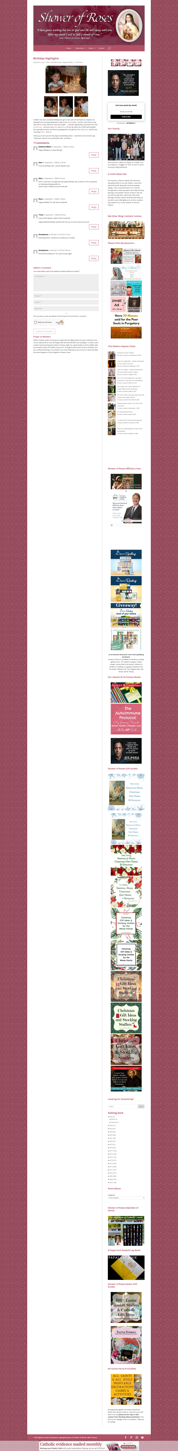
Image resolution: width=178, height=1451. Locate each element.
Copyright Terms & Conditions (126, 1419)
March (114, 1119)
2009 (112, 1176)
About (91, 48)
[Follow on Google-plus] (142, 1437)
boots (56, 127)
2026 (112, 1117)
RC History (130, 672)
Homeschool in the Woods (125, 664)
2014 (112, 1160)
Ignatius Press (115, 662)
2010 (112, 1173)
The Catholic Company (128, 662)
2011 (112, 1170)
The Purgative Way (133, 669)
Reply (94, 154)
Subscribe (126, 117)
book (43, 132)
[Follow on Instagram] (137, 1437)
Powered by (121, 123)
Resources (80, 48)
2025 (112, 1125)
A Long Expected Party (124, 412)
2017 (112, 1151)
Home (68, 48)
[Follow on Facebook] (125, 1437)
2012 (112, 1167)
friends (70, 122)
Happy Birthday (67, 62)
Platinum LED (121, 669)
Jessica (37, 62)
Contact (101, 48)
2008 (112, 1179)
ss (63, 127)
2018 (112, 1148)
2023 (112, 1132)
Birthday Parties (56, 62)
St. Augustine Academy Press (133, 667)
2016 (112, 1154)
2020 (112, 1141)
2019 (112, 1144)
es (65, 127)
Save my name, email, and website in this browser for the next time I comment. (59, 316)
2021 (112, 1138)
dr (61, 127)
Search (141, 1106)
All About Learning (137, 659)
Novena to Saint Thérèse (125, 353)
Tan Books (112, 669)
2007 (112, 1182)
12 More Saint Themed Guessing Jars (129, 420)
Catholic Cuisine (133, 216)
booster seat (37, 127)
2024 (112, 1129)
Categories (111, 1195)
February (115, 1122)
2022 (112, 1135)
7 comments (78, 62)
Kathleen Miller (45, 147)
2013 (112, 1163)
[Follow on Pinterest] (131, 1437)
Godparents (84, 129)
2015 (112, 1157)
